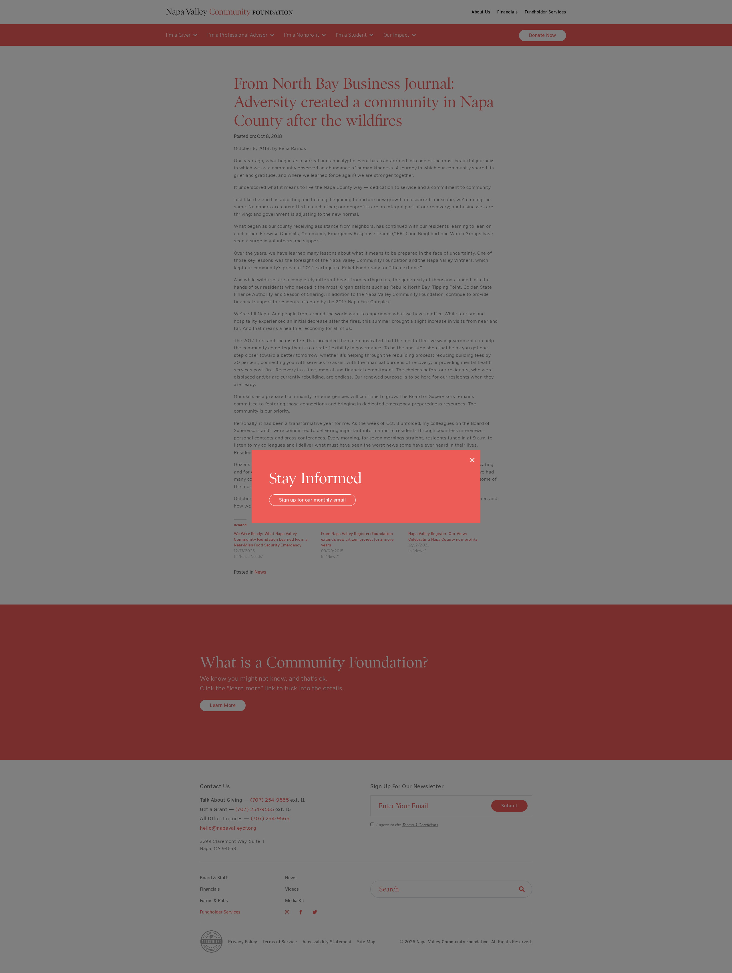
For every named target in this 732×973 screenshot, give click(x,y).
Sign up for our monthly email (312, 500)
